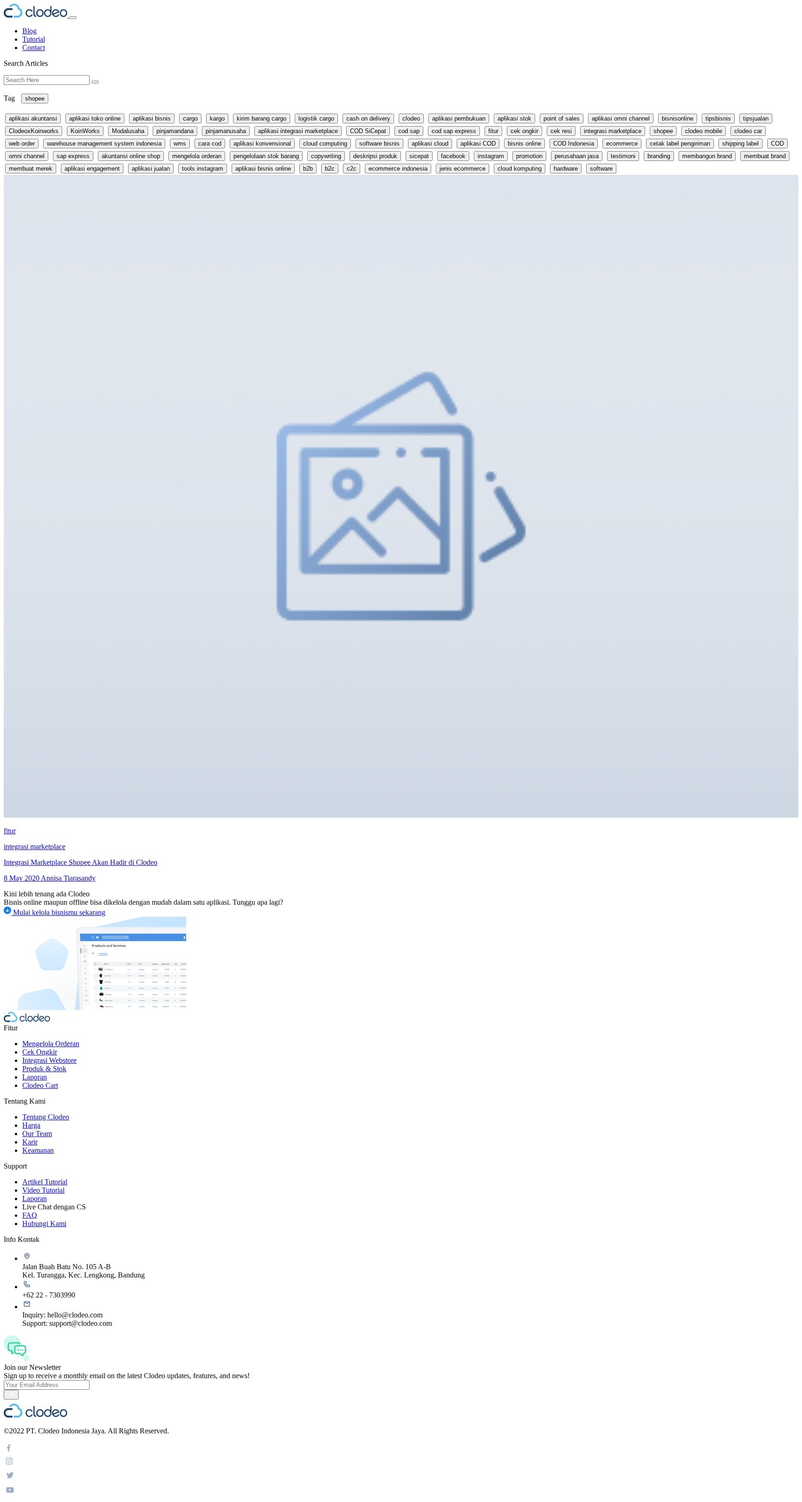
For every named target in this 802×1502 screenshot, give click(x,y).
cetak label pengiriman (680, 143)
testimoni (623, 156)
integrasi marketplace (612, 131)
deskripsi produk (375, 156)
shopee (35, 98)
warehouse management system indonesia (104, 143)
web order (22, 143)
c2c (351, 168)
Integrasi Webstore (49, 1060)
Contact (33, 47)
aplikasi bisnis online (263, 168)
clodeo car (748, 131)
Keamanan (38, 1150)
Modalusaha (128, 131)
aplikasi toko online (95, 118)
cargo (190, 118)
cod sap (409, 131)
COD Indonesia (573, 143)
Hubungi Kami (44, 1223)
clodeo (411, 118)
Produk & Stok (44, 1069)
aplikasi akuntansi (33, 118)
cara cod (209, 143)
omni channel (27, 156)
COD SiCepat (368, 131)
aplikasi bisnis (152, 118)
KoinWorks (85, 131)
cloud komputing (520, 168)
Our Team (37, 1134)
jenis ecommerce (462, 168)
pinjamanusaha (226, 131)
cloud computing (325, 143)
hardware (566, 168)
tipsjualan (756, 118)
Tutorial (33, 39)
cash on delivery (368, 118)
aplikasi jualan (151, 168)
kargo (217, 118)
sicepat (419, 156)
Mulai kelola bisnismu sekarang (58, 912)
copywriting (326, 156)
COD (777, 143)
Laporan (34, 1077)
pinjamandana (175, 131)
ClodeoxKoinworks (33, 131)
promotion (529, 156)
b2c (330, 168)
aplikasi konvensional (262, 143)
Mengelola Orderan (50, 1044)
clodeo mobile (703, 131)
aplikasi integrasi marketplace (298, 131)
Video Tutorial (43, 1190)
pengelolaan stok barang (266, 156)
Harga (31, 1125)
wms (180, 143)
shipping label (740, 143)
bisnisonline (677, 118)
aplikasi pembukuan (458, 118)
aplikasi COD (478, 143)
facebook (453, 156)
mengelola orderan (196, 156)
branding (658, 156)
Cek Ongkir (39, 1052)
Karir (30, 1142)
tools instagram (202, 168)
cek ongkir (524, 131)
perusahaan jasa (577, 156)
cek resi (561, 131)
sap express (73, 156)
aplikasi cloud (430, 143)
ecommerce (622, 143)
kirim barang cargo (261, 118)
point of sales (561, 118)
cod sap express (454, 131)
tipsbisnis (718, 118)
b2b (308, 168)
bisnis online (524, 143)
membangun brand (707, 156)
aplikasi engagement (92, 168)
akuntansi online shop (131, 156)
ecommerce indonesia (398, 168)
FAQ (29, 1215)
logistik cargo (316, 118)
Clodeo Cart (40, 1085)
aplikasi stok (514, 118)
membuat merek (30, 168)
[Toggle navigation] (73, 17)
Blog (29, 31)
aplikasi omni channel (621, 118)
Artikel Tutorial (44, 1182)
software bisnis (379, 143)
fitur (493, 131)
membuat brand (765, 156)
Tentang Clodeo (45, 1117)
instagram (491, 156)
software (601, 168)
